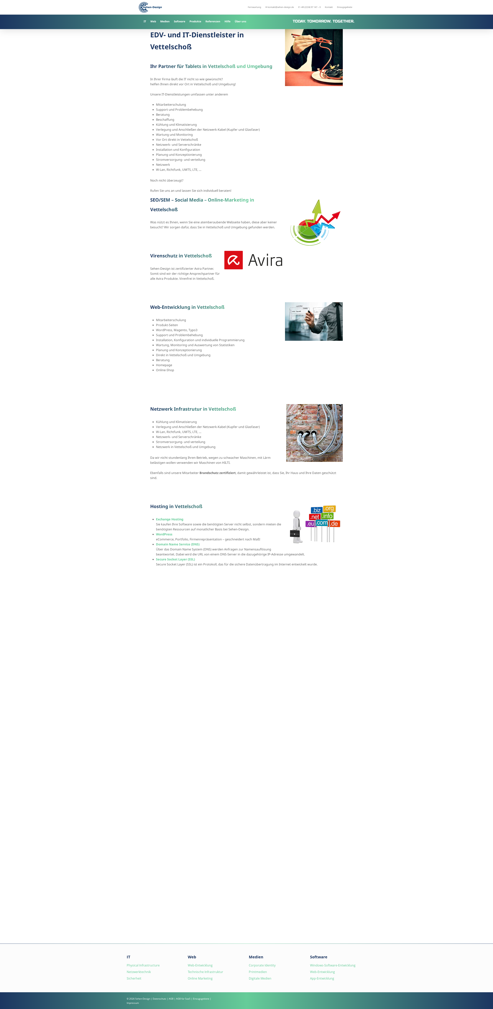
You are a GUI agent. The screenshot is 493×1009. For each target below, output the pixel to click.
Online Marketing (200, 978)
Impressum (133, 1003)
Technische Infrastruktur (205, 972)
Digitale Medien (260, 978)
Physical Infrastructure (143, 965)
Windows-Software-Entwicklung (332, 965)
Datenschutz (159, 998)
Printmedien (258, 972)
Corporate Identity (262, 965)
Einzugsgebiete (201, 998)
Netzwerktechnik (139, 972)
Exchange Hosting (169, 519)
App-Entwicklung (322, 978)
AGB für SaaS (183, 998)
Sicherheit (134, 978)
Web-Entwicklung (200, 965)
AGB (171, 998)
